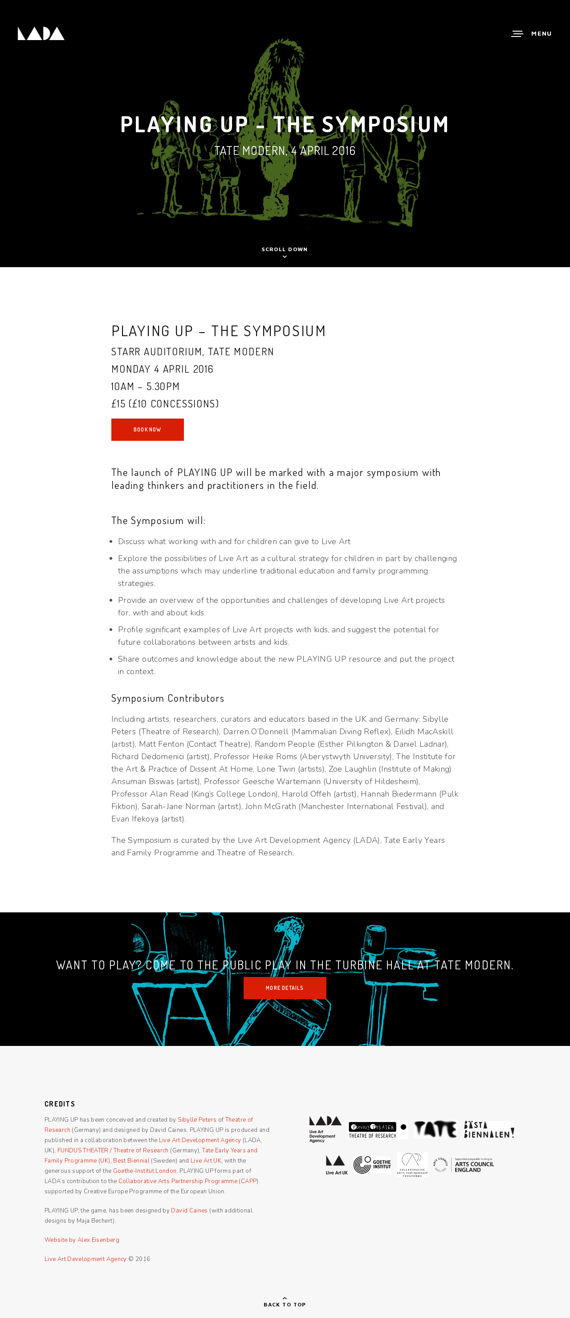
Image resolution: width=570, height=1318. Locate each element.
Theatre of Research (141, 1151)
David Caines (189, 1211)
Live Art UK (206, 1161)
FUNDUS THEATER (83, 1151)
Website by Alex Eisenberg (82, 1240)
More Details (285, 987)
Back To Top (285, 1304)
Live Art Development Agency (200, 1140)
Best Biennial (131, 1161)
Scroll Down (285, 249)
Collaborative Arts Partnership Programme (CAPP (187, 1181)
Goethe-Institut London (145, 1171)
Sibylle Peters (197, 1120)
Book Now (148, 429)
